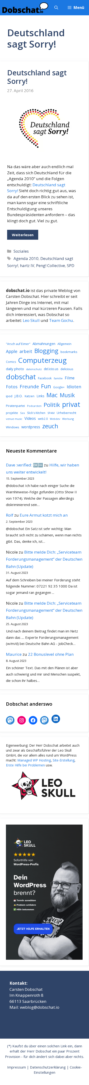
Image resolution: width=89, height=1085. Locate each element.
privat (71, 404)
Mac (52, 395)
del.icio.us (51, 369)
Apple (11, 351)
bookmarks (69, 352)
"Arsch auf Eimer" (18, 344)
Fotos (12, 386)
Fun (46, 386)
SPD (70, 265)
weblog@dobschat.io (39, 1007)
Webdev (55, 419)
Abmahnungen (44, 343)
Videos (30, 418)
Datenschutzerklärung (48, 1067)
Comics (11, 362)
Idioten (74, 386)
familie (58, 378)
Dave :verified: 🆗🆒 (24, 465)
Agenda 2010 (26, 258)
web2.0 (43, 419)
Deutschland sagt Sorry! (37, 77)
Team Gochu (61, 320)
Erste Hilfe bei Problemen (25, 765)
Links (40, 396)
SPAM (51, 413)
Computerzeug (42, 360)
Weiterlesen (22, 234)
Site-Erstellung (64, 760)
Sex (22, 413)
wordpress (30, 426)
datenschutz (34, 369)
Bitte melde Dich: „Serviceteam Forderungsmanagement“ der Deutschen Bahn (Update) (44, 559)
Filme (70, 378)
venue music (14, 419)
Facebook (45, 378)
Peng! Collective (50, 265)
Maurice (14, 654)
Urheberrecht (66, 413)
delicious (67, 369)
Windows (12, 427)
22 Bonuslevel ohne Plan (51, 654)
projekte (12, 413)
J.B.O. (18, 396)
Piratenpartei (15, 406)
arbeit (25, 351)
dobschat (21, 376)
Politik (52, 405)
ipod (9, 396)
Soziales (21, 251)
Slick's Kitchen (36, 413)
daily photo (15, 368)
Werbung (68, 419)
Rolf (9, 515)
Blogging (46, 351)
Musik (67, 395)
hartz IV (27, 265)
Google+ (59, 387)
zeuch (50, 426)
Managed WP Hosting (34, 760)
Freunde (29, 386)
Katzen (29, 396)
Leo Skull (31, 320)
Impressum (16, 1067)
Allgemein (64, 344)
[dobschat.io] (25, 7)
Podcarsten (34, 406)
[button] (56, 7)
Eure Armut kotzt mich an (44, 515)
